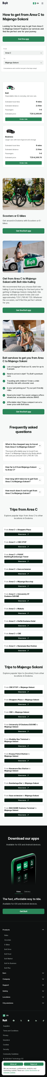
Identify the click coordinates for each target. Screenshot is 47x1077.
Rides (6, 935)
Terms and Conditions (10, 1031)
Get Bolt (23, 911)
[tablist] (23, 891)
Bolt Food (7, 954)
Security (6, 1049)
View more (22, 534)
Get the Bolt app (23, 231)
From (5, 49)
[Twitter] (21, 1020)
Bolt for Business (10, 963)
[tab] (19, 891)
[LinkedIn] (36, 1020)
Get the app (23, 39)
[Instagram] (28, 1020)
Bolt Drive (7, 949)
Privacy (5, 1035)
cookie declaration (30, 1070)
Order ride (23, 119)
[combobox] (23, 53)
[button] (40, 445)
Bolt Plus (7, 968)
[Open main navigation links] (42, 3)
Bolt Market (8, 959)
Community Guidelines (10, 1054)
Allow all (13, 1064)
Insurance (6, 1040)
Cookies (6, 1045)
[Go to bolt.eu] (5, 3)
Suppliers (6, 1026)
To (4, 58)
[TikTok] (43, 1020)
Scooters (7, 940)
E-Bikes (7, 945)
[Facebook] (13, 1020)
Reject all (33, 1064)
